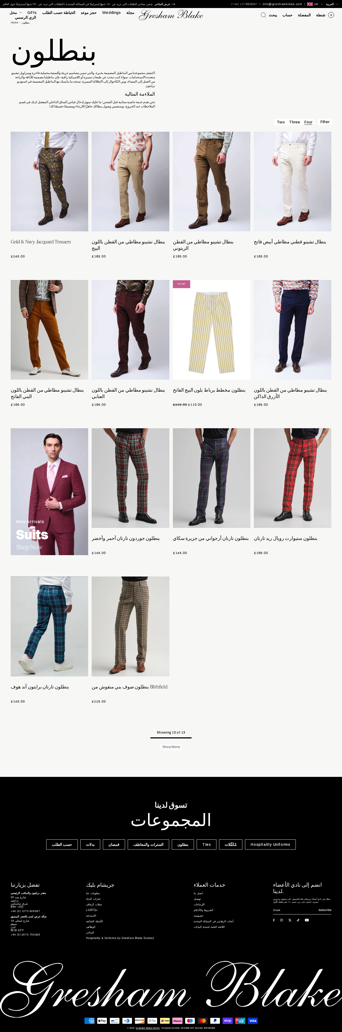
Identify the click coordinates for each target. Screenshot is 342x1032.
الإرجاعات (199, 904)
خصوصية (198, 915)
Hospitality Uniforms (270, 844)
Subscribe (324, 910)
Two (281, 122)
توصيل (197, 899)
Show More (171, 747)
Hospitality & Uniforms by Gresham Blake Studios (120, 938)
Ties (206, 844)
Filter (324, 121)
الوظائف (90, 927)
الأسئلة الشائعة (94, 921)
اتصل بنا (198, 893)
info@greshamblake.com (282, 4)
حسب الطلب (62, 844)
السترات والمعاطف (148, 844)
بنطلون (182, 844)
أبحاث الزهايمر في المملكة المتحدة (214, 921)
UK (316, 4)
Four (308, 122)
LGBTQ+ (92, 910)
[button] (269, 15)
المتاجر (90, 932)
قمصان (113, 844)
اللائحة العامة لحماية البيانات (209, 927)
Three (294, 122)
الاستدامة (91, 915)
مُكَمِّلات (231, 844)
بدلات (90, 844)
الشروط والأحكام (203, 910)
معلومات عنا (93, 893)
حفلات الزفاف (94, 904)
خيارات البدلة (93, 899)
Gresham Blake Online (148, 1028)
